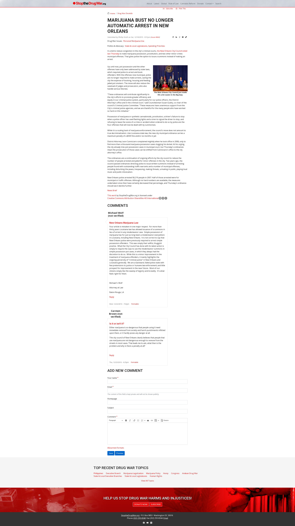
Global (164, 3)
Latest (156, 3)
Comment (111, 416)
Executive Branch (113, 473)
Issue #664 (155, 37)
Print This (182, 9)
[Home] (89, 3)
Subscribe (169, 9)
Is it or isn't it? (116, 323)
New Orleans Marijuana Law (123, 222)
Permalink (135, 304)
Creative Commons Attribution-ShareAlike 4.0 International (132, 198)
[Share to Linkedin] (176, 37)
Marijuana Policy (153, 473)
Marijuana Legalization (133, 473)
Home (112, 13)
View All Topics (147, 480)
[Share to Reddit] (179, 37)
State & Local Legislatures (136, 46)
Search (218, 3)
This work (111, 195)
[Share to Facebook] (173, 37)
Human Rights (156, 476)
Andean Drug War (190, 473)
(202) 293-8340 (139, 518)
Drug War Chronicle (125, 13)
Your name (112, 378)
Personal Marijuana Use (133, 41)
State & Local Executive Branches (108, 476)
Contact (208, 3)
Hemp (165, 473)
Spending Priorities (156, 46)
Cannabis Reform (187, 3)
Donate (200, 3)
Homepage (112, 398)
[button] (186, 37)
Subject (110, 407)
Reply (111, 297)
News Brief (112, 190)
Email (109, 387)
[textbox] (147, 434)
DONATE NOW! (140, 504)
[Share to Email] (183, 37)
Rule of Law (173, 3)
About (149, 3)
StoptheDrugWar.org (130, 515)
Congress (175, 473)
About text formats (115, 448)
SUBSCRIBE (156, 504)
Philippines (98, 473)
